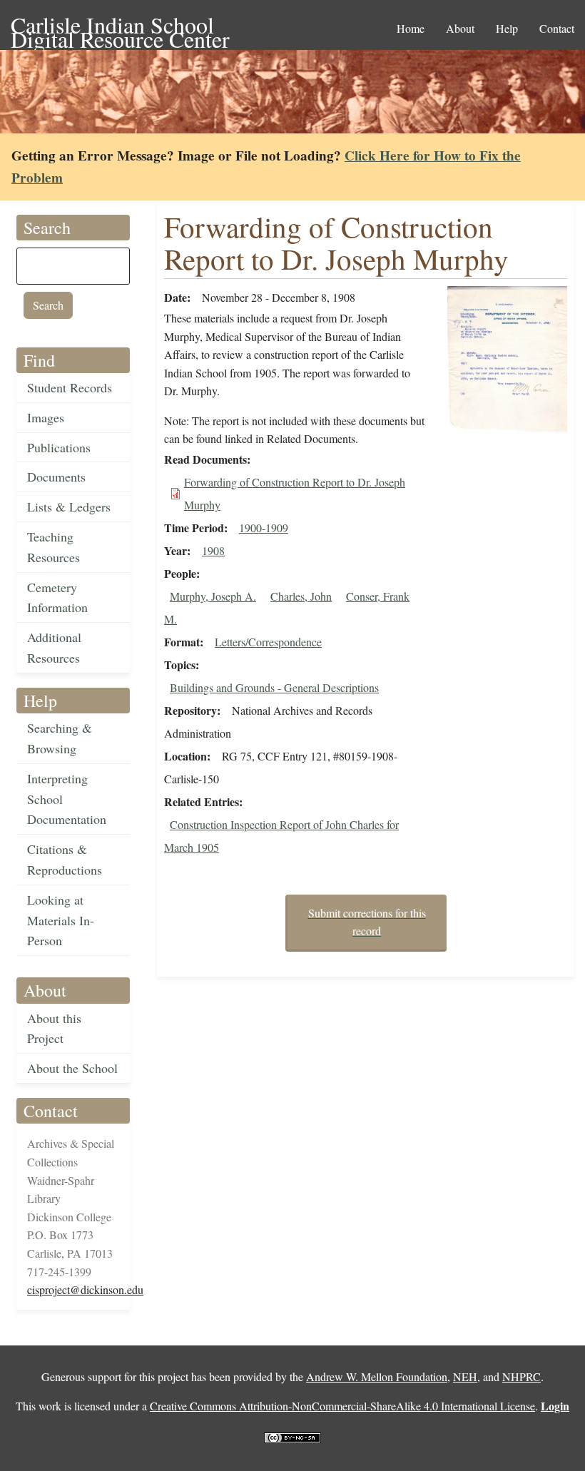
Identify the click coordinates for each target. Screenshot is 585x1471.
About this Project (54, 1028)
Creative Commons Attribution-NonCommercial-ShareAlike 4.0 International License (342, 1405)
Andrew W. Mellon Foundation (376, 1376)
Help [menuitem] (507, 28)
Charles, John (301, 596)
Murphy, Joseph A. (213, 596)
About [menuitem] (460, 28)
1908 (213, 550)
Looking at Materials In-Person (60, 920)
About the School (72, 1067)
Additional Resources (54, 647)
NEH (465, 1376)
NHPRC (521, 1376)
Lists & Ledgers (69, 506)
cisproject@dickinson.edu (85, 1289)
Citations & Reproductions (64, 859)
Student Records (69, 387)
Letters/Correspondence (268, 641)
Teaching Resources (53, 547)
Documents (56, 476)
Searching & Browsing (59, 738)
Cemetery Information (57, 597)
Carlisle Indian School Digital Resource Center (120, 26)
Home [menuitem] (410, 28)
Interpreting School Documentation (66, 799)
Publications (59, 447)
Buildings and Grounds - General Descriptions (274, 687)
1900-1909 (263, 527)
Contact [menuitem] (556, 28)
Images (45, 417)
